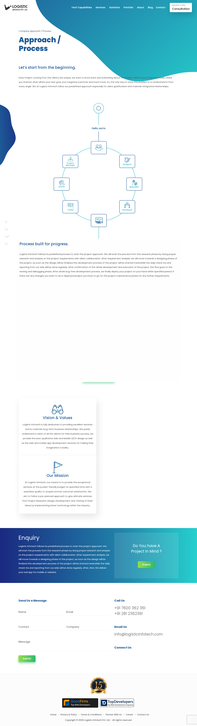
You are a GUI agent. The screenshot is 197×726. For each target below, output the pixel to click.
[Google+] (7, 235)
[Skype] (6, 242)
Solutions (114, 7)
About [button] (140, 7)
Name (22, 612)
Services (100, 7)
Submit (27, 658)
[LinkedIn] (132, 655)
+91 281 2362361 (128, 613)
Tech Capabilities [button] (81, 7)
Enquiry (146, 564)
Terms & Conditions (91, 714)
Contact (160, 7)
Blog (150, 7)
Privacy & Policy (68, 714)
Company (24, 31)
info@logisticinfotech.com (138, 634)
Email (69, 612)
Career (129, 714)
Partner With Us (114, 714)
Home (53, 714)
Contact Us (143, 714)
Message (24, 641)
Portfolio (128, 7)
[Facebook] (6, 220)
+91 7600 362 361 (129, 608)
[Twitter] (6, 227)
